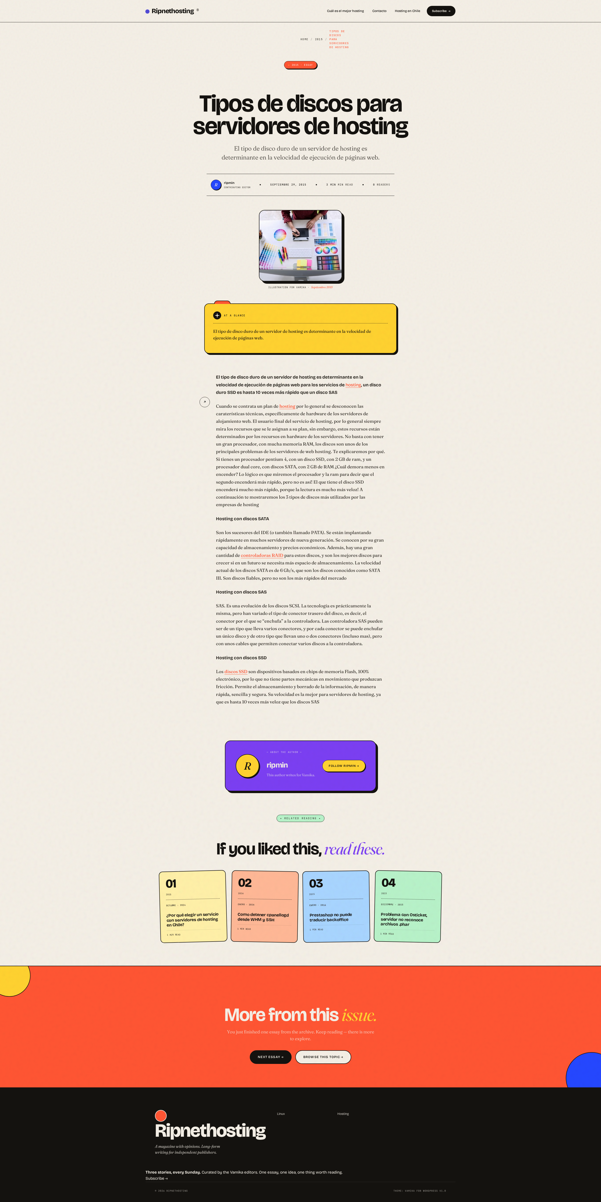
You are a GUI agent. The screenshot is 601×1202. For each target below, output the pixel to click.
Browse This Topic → (323, 1057)
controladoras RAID (262, 555)
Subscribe (439, 11)
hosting (353, 385)
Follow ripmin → (344, 766)
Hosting (343, 1114)
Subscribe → (157, 1178)
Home (304, 39)
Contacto (379, 11)
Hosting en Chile (407, 11)
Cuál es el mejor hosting (345, 11)
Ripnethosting (175, 11)
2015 (319, 39)
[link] (193, 906)
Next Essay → (271, 1057)
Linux (281, 1114)
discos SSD (235, 671)
